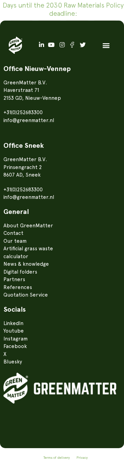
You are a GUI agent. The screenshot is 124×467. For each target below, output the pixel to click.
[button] (106, 45)
